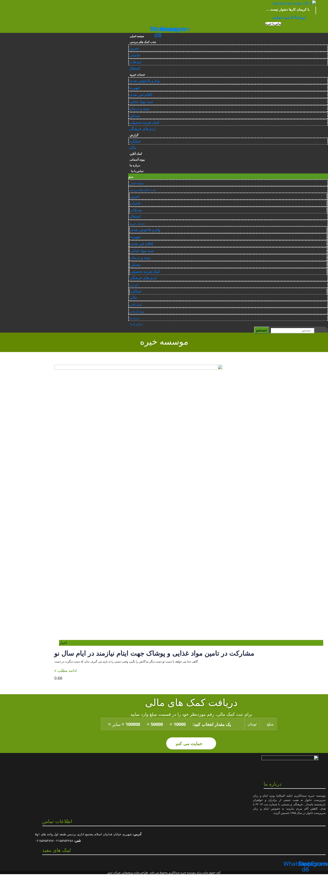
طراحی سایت (140, 872)
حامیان (134, 55)
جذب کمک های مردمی (143, 42)
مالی (132, 147)
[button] (273, 23)
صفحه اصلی (137, 36)
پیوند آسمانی (137, 159)
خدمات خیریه (137, 74)
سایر (116, 724)
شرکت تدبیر (114, 872)
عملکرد (135, 141)
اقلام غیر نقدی (140, 95)
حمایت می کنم (190, 743)
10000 (180, 724)
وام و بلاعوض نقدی (144, 81)
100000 (133, 724)
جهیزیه (134, 88)
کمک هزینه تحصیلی (144, 122)
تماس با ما (136, 171)
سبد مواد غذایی (141, 102)
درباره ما (135, 165)
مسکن (134, 115)
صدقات (135, 62)
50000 (157, 724)
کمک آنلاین (136, 153)
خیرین (134, 48)
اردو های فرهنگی (142, 129)
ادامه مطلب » (65, 671)
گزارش (134, 135)
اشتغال (134, 68)
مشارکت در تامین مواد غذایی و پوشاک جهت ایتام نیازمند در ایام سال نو (154, 653)
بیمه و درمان (139, 109)
